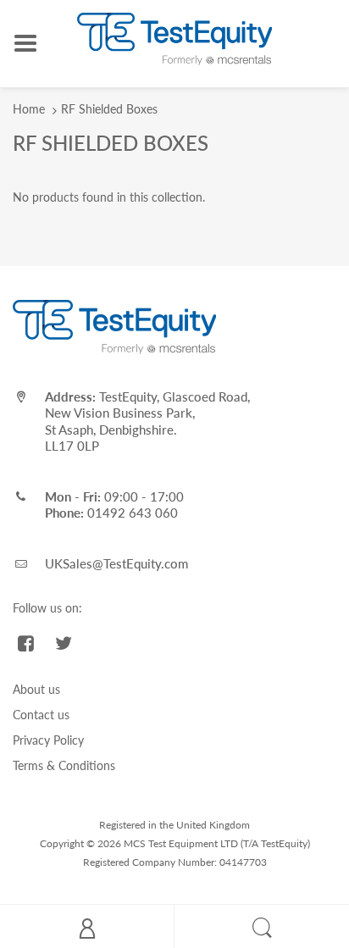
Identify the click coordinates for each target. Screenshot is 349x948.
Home (29, 109)
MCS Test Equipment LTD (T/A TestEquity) (217, 843)
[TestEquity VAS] (174, 37)
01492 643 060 (132, 512)
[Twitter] (64, 643)
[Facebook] (26, 643)
